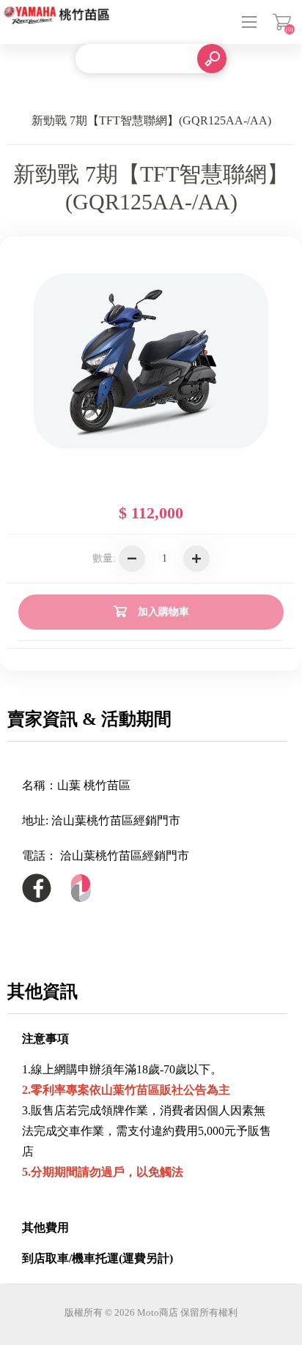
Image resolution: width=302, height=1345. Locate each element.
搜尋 (211, 58)
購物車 (281, 22)
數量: (104, 558)
